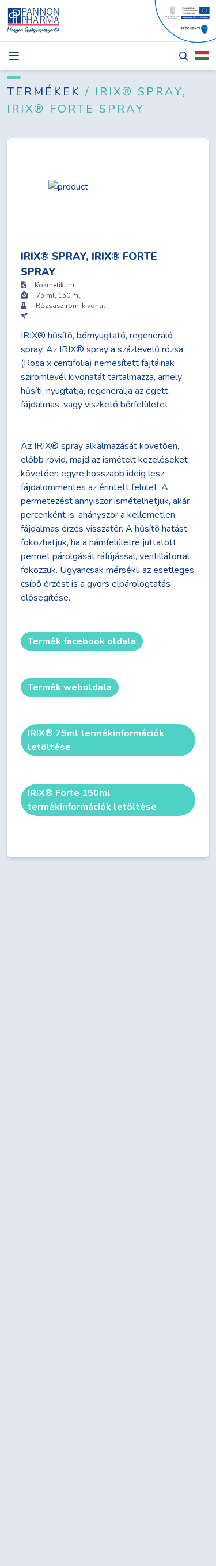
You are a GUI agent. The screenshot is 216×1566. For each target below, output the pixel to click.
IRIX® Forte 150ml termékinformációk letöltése (92, 800)
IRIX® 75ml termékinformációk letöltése (96, 740)
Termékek (46, 91)
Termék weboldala (70, 687)
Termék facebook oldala (82, 641)
